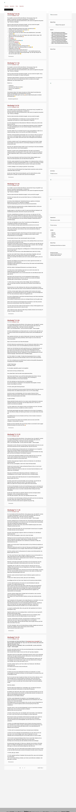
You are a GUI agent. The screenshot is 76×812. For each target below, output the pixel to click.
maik (18, 15)
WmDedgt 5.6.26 (13, 105)
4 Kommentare (11, 427)
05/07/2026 (14, 64)
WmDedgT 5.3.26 (13, 320)
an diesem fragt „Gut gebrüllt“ (33, 641)
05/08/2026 (14, 15)
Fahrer (17, 6)
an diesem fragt (30, 324)
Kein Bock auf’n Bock (54, 252)
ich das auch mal (33, 585)
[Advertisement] (60, 64)
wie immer (30, 17)
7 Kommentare (11, 56)
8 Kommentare (11, 761)
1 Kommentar (10, 503)
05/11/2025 (14, 511)
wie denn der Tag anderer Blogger (19, 19)
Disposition (22, 6)
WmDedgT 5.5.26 (13, 184)
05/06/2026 (14, 107)
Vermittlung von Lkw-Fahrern (55, 245)
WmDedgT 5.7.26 (13, 63)
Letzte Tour (40, 767)
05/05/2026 (14, 185)
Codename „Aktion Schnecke (55, 255)
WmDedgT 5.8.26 (13, 14)
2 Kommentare (11, 177)
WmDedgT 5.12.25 (13, 434)
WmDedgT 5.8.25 (13, 637)
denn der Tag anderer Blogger (15, 110)
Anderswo (6, 6)
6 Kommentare (11, 313)
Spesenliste (12, 6)
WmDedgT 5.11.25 (13, 510)
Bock (52, 37)
